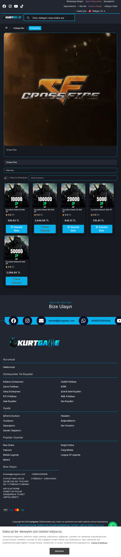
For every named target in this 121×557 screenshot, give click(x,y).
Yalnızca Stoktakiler (19, 177)
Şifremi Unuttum (11, 416)
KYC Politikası (10, 396)
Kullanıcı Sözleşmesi (13, 382)
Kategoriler (19, 28)
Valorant (7, 450)
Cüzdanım (8, 421)
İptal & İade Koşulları (71, 391)
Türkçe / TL (97, 11)
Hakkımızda (9, 367)
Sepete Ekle (18, 229)
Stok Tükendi (45, 229)
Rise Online (8, 445)
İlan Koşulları (67, 401)
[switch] (6, 178)
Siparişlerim (9, 425)
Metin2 (6, 460)
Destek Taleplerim (12, 430)
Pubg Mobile (67, 450)
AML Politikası (68, 396)
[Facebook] (13, 320)
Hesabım (65, 416)
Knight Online (67, 445)
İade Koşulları (9, 401)
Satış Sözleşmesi (11, 391)
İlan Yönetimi (67, 425)
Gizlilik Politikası (68, 382)
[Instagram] (27, 320)
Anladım (59, 551)
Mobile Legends (11, 455)
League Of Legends (70, 455)
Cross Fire (35, 28)
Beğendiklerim (68, 421)
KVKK (63, 386)
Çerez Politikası (10, 386)
